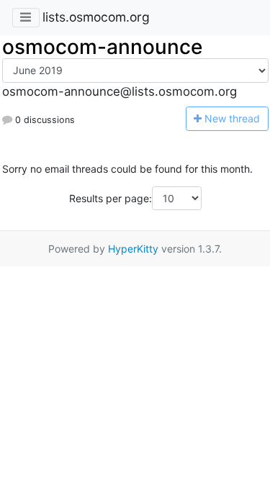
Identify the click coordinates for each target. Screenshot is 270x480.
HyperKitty (133, 249)
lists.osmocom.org (96, 16)
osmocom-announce (102, 47)
